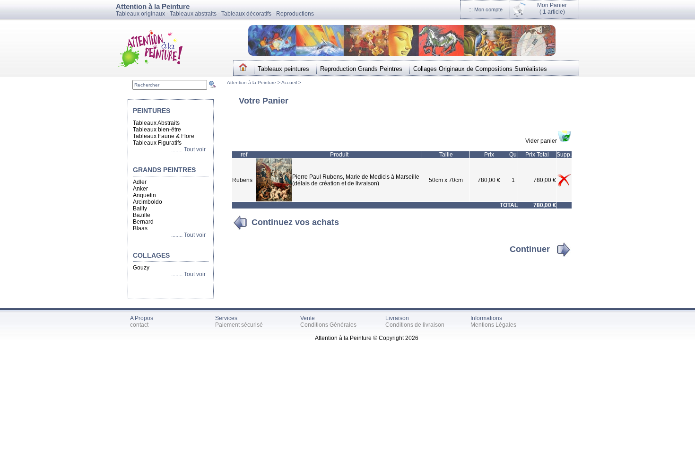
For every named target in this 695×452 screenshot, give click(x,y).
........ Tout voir (189, 149)
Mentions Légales (493, 325)
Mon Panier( (552, 8)
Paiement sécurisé (239, 325)
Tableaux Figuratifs (157, 142)
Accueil (289, 82)
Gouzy (141, 267)
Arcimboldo (147, 202)
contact (139, 325)
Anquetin (144, 195)
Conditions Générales (328, 325)
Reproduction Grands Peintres (361, 68)
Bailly (140, 208)
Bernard (143, 221)
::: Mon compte (486, 9)
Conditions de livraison (414, 325)
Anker (140, 188)
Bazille (141, 215)
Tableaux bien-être (157, 129)
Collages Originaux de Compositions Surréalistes (480, 68)
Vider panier (541, 141)
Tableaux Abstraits (156, 123)
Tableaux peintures (283, 68)
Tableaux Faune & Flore (163, 136)
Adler (140, 182)
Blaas (140, 228)
